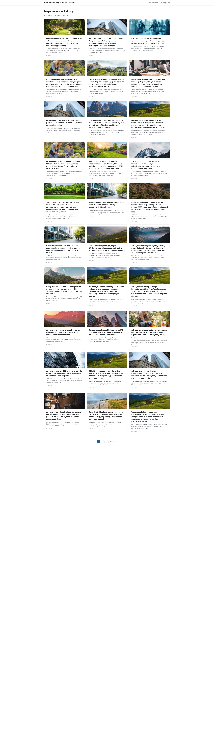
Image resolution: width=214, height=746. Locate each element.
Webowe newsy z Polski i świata (59, 2)
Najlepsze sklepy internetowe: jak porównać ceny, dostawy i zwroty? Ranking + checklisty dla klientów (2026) (106, 204)
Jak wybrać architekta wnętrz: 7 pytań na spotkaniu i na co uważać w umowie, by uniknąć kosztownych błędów (63, 332)
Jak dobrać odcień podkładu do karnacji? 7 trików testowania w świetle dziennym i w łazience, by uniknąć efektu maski (106, 332)
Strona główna (165, 3)
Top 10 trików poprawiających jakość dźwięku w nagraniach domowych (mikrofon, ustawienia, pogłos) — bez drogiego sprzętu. (107, 248)
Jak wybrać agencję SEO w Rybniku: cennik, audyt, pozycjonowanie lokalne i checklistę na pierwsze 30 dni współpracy (64, 373)
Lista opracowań (153, 3)
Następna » (113, 441)
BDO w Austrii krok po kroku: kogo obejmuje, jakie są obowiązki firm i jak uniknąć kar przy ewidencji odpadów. (64, 122)
